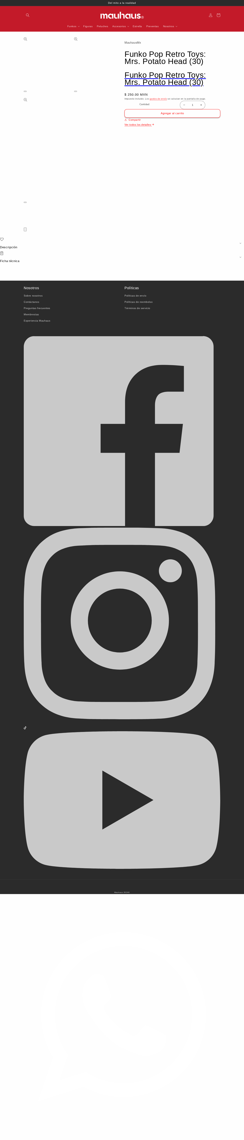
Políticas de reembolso (139, 301)
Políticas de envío (135, 295)
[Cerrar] (25, 229)
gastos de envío (158, 99)
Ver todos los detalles (138, 124)
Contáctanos (31, 301)
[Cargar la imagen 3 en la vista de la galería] (25, 221)
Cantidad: (145, 104)
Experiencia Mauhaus (37, 320)
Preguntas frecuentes (37, 308)
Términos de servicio (137, 308)
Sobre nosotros (33, 295)
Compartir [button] (135, 119)
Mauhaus (118, 892)
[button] (28, 15)
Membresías (31, 314)
